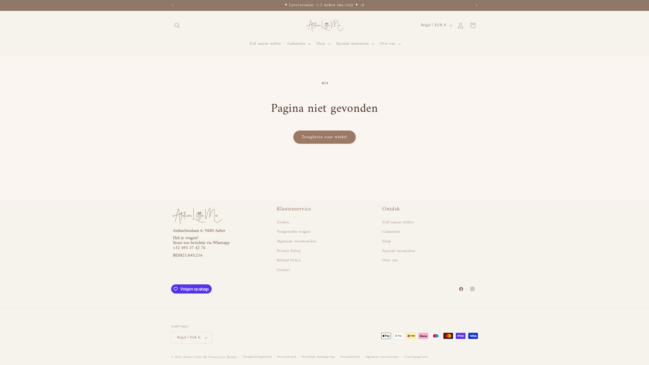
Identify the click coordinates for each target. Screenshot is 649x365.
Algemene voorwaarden (296, 241)
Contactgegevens (416, 357)
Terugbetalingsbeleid (257, 357)
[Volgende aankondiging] (476, 5)
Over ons (390, 260)
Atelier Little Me (195, 357)
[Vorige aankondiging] (172, 5)
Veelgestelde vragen (293, 231)
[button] (177, 25)
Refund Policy (289, 260)
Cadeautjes (391, 231)
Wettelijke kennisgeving (318, 357)
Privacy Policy (289, 251)
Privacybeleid (286, 357)
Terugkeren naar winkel (324, 137)
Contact (283, 270)
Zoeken (283, 222)
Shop (386, 241)
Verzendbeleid (350, 357)
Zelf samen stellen (398, 222)
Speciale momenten (398, 251)
